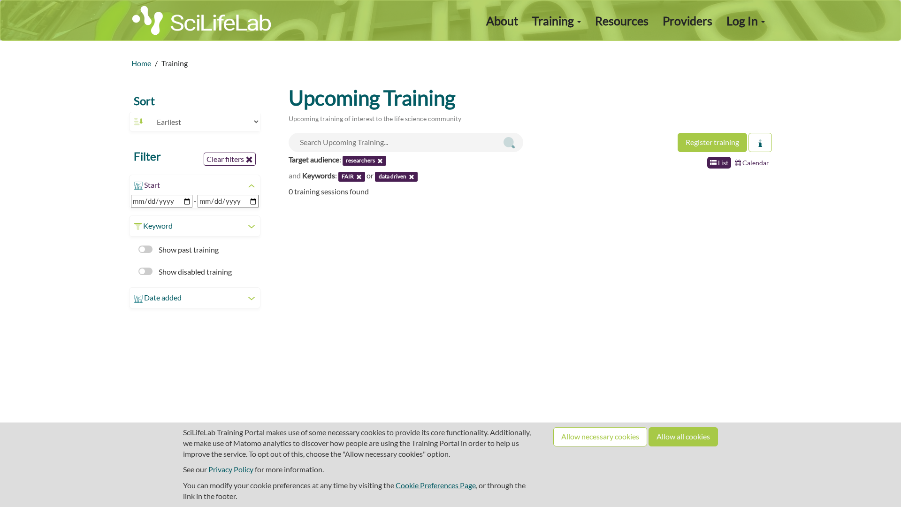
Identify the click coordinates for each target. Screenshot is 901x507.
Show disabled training (194, 271)
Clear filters (225, 158)
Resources (622, 21)
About (502, 21)
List (722, 163)
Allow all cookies (683, 436)
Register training (712, 142)
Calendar (755, 163)
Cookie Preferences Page (436, 485)
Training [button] (554, 21)
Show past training (188, 249)
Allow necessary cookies (600, 436)
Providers (687, 21)
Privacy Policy (230, 469)
